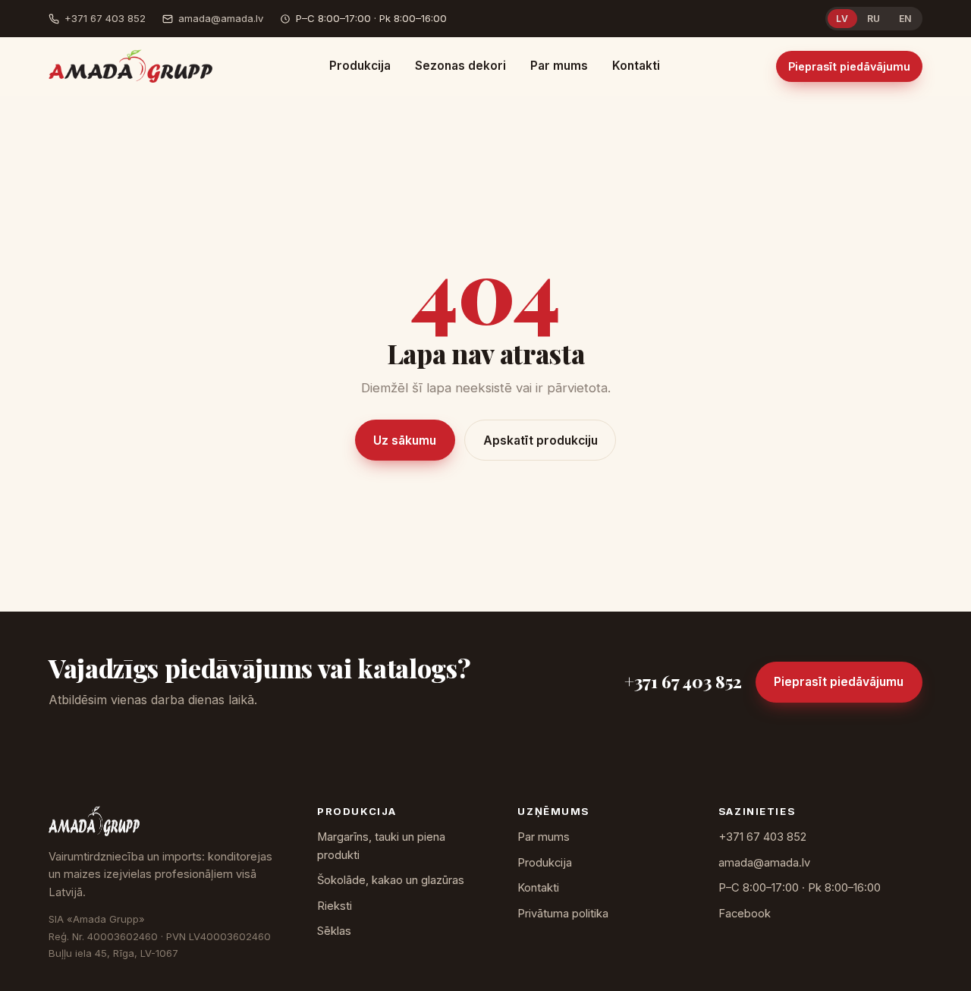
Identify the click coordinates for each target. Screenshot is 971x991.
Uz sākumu (404, 440)
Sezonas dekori (460, 65)
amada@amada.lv (220, 18)
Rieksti (334, 906)
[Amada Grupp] (130, 66)
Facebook (744, 913)
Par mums (559, 65)
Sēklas (334, 931)
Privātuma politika (562, 913)
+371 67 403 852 (105, 18)
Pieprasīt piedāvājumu (849, 66)
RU (874, 18)
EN (905, 18)
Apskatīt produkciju (540, 440)
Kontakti (636, 65)
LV (842, 18)
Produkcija (360, 65)
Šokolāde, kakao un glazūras (390, 880)
